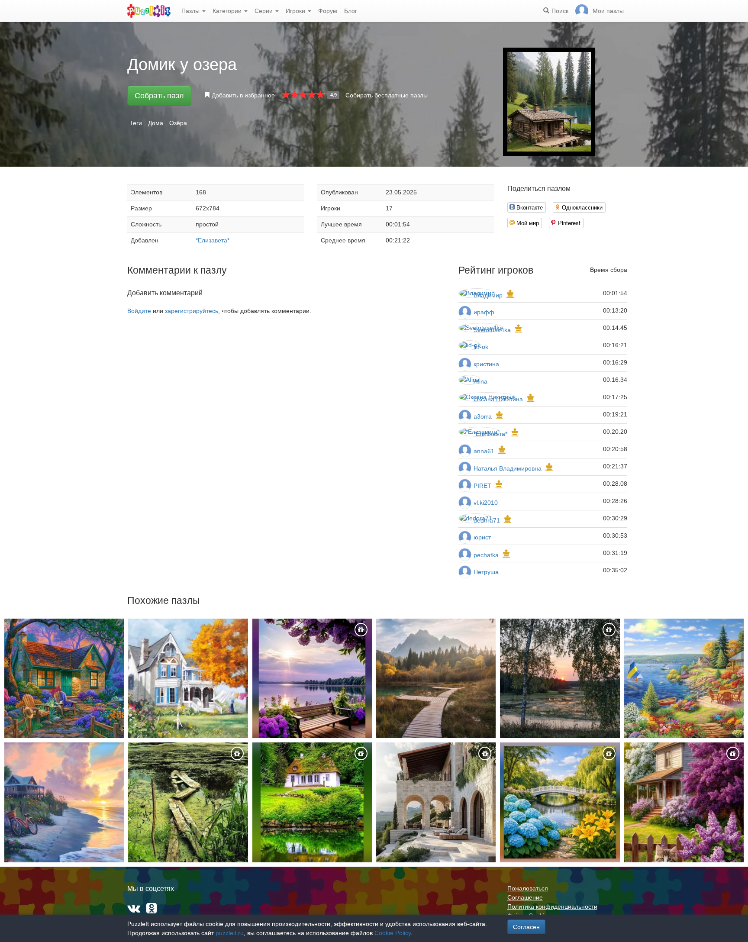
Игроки (296, 10)
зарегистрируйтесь (191, 310)
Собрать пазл (159, 95)
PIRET (482, 485)
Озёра (178, 122)
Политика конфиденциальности (552, 906)
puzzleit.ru (230, 932)
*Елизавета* (212, 240)
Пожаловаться (527, 888)
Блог (350, 10)
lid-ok (481, 346)
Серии (264, 10)
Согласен (526, 926)
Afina (480, 381)
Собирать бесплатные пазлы (386, 95)
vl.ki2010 (486, 502)
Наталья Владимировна (508, 468)
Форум (327, 10)
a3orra (483, 416)
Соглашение (525, 897)
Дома (155, 122)
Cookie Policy (392, 932)
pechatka (486, 555)
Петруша (486, 571)
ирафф (484, 312)
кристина (486, 364)
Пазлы (191, 10)
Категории (228, 10)
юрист (482, 537)
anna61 (484, 451)
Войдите (139, 310)
